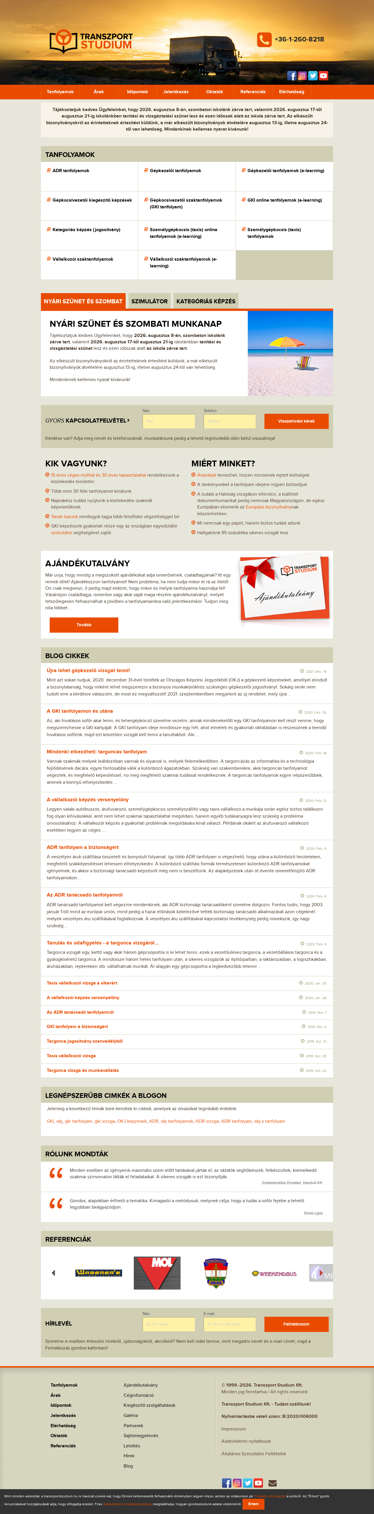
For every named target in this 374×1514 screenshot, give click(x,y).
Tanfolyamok (60, 92)
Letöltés (132, 1446)
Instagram (302, 75)
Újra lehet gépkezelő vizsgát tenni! (88, 670)
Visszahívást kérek (296, 421)
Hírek (129, 1456)
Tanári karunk (64, 517)
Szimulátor (149, 301)
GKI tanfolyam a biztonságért (77, 1026)
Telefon (210, 411)
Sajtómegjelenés (141, 1436)
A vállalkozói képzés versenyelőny (88, 800)
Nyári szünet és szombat (83, 301)
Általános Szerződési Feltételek (253, 1454)
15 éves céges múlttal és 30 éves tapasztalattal (98, 475)
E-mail (209, 1313)
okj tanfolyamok (177, 1121)
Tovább (84, 625)
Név (146, 411)
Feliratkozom (296, 1324)
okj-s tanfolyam (269, 1121)
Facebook (292, 75)
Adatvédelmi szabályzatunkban (127, 1504)
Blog (128, 1466)
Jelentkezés (176, 92)
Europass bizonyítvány (268, 507)
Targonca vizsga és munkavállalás (83, 1070)
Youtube (323, 75)
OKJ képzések (132, 1121)
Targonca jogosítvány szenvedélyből (85, 1041)
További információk (270, 1496)
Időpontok (137, 92)
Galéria (131, 1415)
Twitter (313, 75)
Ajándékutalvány (141, 1385)
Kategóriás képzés (206, 301)
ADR (153, 1121)
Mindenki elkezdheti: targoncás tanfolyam (97, 752)
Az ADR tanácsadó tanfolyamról (85, 895)
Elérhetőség (291, 92)
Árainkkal (206, 475)
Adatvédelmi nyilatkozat (246, 1441)
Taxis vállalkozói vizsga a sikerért (82, 983)
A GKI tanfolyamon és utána (80, 711)
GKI (50, 1121)
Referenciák (253, 92)
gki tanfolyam (78, 1121)
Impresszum (233, 1429)
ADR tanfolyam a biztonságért (83, 847)
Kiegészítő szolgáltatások (149, 1405)
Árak (99, 92)
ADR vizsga (207, 1121)
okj (59, 1121)
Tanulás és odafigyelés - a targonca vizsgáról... (103, 943)
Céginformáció (139, 1395)
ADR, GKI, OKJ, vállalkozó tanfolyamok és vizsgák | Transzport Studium (91, 36)
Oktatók (214, 92)
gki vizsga (105, 1121)
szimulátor (61, 533)
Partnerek (133, 1426)
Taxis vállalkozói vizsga (71, 1056)
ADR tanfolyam (236, 1121)
